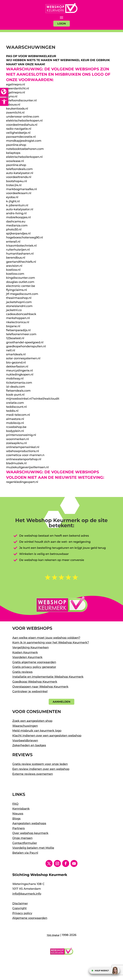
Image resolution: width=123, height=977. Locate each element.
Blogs (16, 818)
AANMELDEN (61, 701)
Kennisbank (21, 808)
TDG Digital (53, 935)
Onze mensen (22, 838)
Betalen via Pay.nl (25, 853)
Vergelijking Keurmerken (30, 647)
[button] (4, 102)
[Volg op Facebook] (65, 863)
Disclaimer (20, 903)
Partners (18, 828)
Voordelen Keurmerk (27, 657)
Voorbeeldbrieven (25, 740)
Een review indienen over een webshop (40, 769)
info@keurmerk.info (26, 893)
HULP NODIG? (102, 970)
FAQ (15, 804)
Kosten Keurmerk (25, 652)
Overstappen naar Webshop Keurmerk (40, 686)
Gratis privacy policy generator (34, 667)
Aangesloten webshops (29, 823)
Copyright (19, 908)
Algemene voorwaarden (29, 918)
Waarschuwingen (25, 726)
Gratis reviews (22, 672)
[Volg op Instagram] (57, 863)
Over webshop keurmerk (30, 833)
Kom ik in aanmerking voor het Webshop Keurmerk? (50, 642)
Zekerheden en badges (29, 745)
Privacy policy (22, 913)
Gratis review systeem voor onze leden (40, 764)
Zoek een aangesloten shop (32, 721)
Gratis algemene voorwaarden (34, 662)
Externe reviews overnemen (32, 774)
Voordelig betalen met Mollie (33, 848)
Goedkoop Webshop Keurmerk (34, 681)
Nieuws (17, 813)
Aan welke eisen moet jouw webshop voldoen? (46, 637)
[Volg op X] (49, 863)
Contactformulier (24, 843)
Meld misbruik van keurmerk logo (36, 730)
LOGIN (61, 23)
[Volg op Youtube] (74, 863)
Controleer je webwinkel (30, 691)
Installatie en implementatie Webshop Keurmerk (47, 676)
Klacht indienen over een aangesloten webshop (46, 735)
